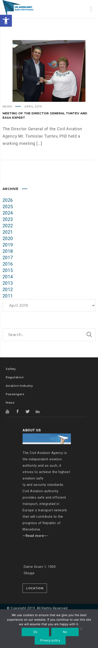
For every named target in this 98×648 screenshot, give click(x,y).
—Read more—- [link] (35, 536)
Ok (35, 632)
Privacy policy (50, 640)
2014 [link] (8, 276)
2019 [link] (8, 245)
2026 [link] (8, 200)
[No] (81, 629)
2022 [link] (8, 225)
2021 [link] (8, 232)
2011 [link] (8, 296)
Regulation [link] (14, 377)
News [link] (7, 106)
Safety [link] (11, 369)
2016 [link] (8, 264)
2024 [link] (8, 213)
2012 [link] (8, 289)
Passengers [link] (15, 394)
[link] (6, 21)
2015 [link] (8, 270)
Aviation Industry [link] (19, 385)
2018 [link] (8, 251)
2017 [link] (8, 257)
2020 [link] (8, 238)
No (65, 632)
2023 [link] (8, 219)
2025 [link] (8, 206)
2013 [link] (8, 283)
